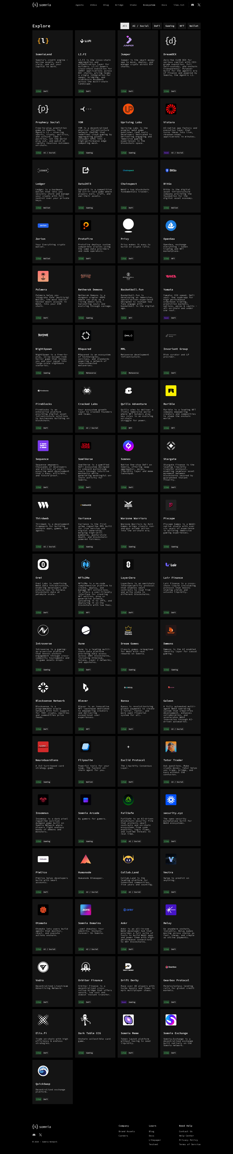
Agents (80, 5)
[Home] (41, 5)
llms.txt (179, 5)
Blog (106, 5)
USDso (93, 5)
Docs (164, 5)
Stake (133, 5)
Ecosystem (149, 5)
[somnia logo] (41, 1127)
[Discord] (192, 4)
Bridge (119, 5)
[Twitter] (199, 4)
